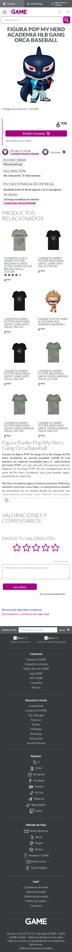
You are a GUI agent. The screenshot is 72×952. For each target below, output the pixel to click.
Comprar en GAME (36, 710)
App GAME (36, 673)
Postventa (36, 733)
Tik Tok (38, 792)
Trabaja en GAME (36, 659)
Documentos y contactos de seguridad (25, 614)
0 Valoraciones (32, 176)
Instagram (38, 774)
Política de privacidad (36, 896)
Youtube (39, 786)
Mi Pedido (36, 729)
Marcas (36, 687)
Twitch (38, 811)
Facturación (36, 738)
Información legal (36, 891)
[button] (66, 19)
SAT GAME (36, 678)
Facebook (38, 780)
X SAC (38, 768)
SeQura (38, 849)
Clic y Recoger (36, 715)
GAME (19, 11)
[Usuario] (59, 11)
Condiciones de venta (36, 887)
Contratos (36, 905)
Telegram (38, 798)
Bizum (38, 837)
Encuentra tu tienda (36, 664)
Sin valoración (12, 176)
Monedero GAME (38, 855)
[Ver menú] (4, 11)
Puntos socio (38, 861)
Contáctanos (36, 705)
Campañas (36, 682)
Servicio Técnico (36, 743)
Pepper (38, 843)
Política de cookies (36, 901)
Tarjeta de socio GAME (36, 668)
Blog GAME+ (38, 804)
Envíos (36, 724)
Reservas (36, 719)
